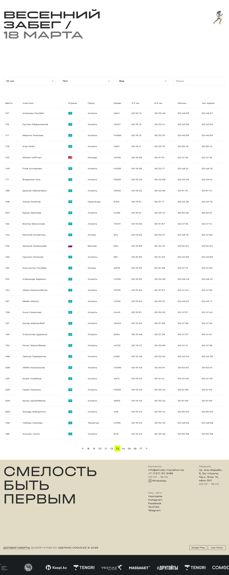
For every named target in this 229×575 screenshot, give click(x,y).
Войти (222, 3)
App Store (217, 547)
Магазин (193, 3)
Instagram (155, 499)
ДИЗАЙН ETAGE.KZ (44, 547)
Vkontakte (155, 496)
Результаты (64, 3)
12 (111, 448)
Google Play (198, 547)
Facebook (154, 503)
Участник (28, 103)
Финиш (182, 103)
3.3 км (135, 103)
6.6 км (158, 103)
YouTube (153, 507)
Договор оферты (16, 547)
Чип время (208, 103)
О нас (143, 3)
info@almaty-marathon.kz (166, 470)
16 (134, 448)
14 (123, 448)
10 (100, 448)
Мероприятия (45, 3)
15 (129, 448)
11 (106, 448)
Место (8, 103)
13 (117, 448)
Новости (111, 3)
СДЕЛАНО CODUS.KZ (72, 547)
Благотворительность (89, 3)
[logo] (14, 3)
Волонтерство (128, 3)
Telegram (154, 510)
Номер (117, 103)
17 (140, 448)
